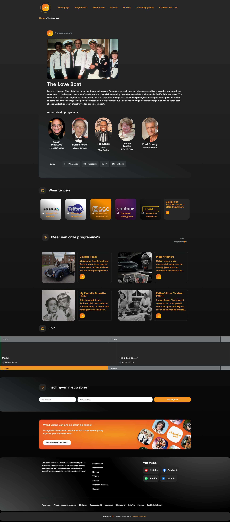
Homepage (63, 7)
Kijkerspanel (120, 505)
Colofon (131, 505)
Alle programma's (63, 33)
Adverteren (46, 505)
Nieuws (114, 7)
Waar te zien (99, 7)
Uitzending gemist (145, 7)
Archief (95, 480)
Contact (95, 489)
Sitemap (140, 505)
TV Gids (127, 7)
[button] (71, 164)
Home (42, 18)
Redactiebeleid (96, 505)
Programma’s (81, 7)
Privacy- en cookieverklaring (65, 505)
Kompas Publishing (139, 516)
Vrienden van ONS (168, 7)
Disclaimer (83, 505)
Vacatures (109, 505)
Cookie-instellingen (154, 505)
